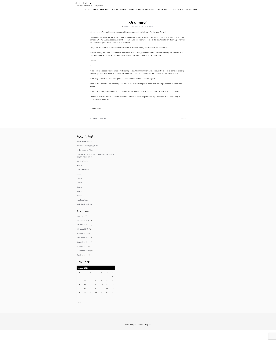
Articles (115, 9)
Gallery (95, 9)
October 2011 (82, 246)
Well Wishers (162, 9)
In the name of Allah (85, 150)
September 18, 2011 (137, 26)
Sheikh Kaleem (83, 3)
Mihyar (79, 191)
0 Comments (149, 26)
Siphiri (79, 182)
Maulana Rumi (82, 200)
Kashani (183, 118)
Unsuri (79, 195)
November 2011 (83, 242)
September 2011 (83, 250)
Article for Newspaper (145, 9)
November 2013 (83, 225)
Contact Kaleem (83, 170)
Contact (123, 9)
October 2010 (82, 255)
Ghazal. (79, 165)
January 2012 (82, 233)
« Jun (79, 302)
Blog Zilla (148, 324)
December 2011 (83, 237)
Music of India (82, 161)
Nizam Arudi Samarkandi (99, 118)
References (104, 9)
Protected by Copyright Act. (88, 145)
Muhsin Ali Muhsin (84, 204)
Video (131, 9)
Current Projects (176, 9)
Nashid (79, 187)
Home (87, 9)
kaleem (126, 26)
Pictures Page (191, 9)
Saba (79, 174)
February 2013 (82, 229)
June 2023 (81, 216)
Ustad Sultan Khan (84, 141)
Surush (79, 178)
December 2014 (83, 220)
